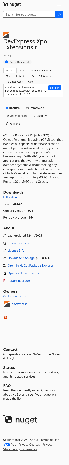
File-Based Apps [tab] (14, 81)
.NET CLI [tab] (10, 70)
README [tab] (14, 108)
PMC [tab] (22, 70)
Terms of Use (50, 440)
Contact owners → (14, 296)
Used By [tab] (41, 115)
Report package (19, 281)
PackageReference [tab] (41, 70)
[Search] (59, 14)
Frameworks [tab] (36, 108)
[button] (54, 87)
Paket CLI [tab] (21, 76)
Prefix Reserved (19, 62)
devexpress (19, 304)
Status (9, 367)
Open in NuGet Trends (23, 273)
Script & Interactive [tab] (42, 76)
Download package (21, 258)
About (34, 440)
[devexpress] (6, 304)
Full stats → (10, 197)
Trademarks (28, 449)
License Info (16, 250)
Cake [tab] (30, 81)
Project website (18, 243)
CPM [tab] (8, 76)
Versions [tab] (14, 123)
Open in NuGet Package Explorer (31, 266)
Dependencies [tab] (18, 115)
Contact (10, 349)
